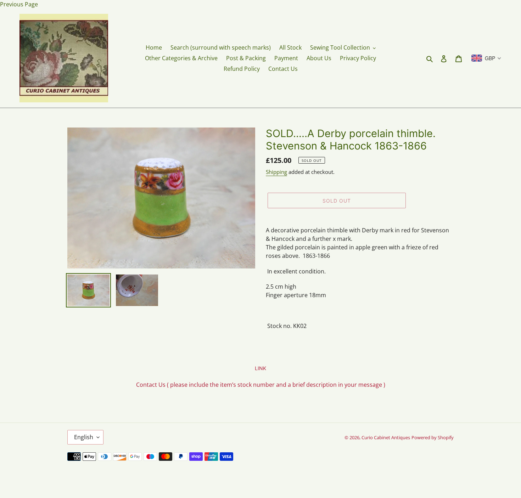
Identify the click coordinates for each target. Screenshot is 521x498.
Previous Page (19, 4)
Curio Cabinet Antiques (386, 437)
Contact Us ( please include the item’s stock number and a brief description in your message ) (260, 385)
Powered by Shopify (432, 437)
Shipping (276, 171)
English (83, 437)
